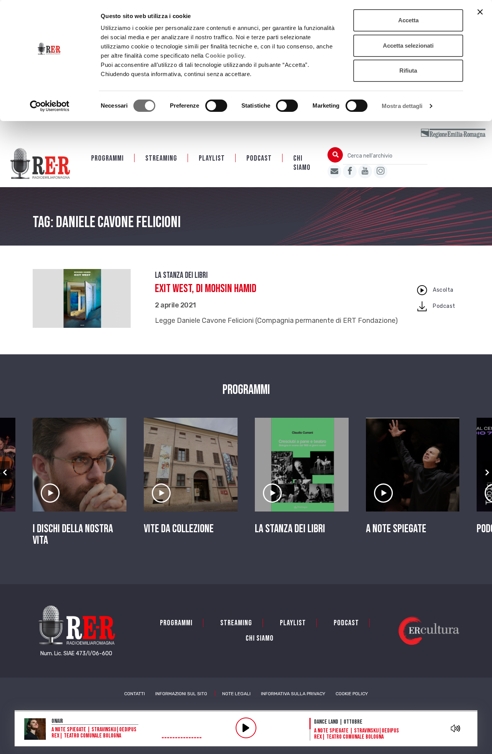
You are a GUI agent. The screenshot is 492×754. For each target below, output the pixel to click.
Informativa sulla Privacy (293, 693)
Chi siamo (302, 163)
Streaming (161, 158)
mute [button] (455, 728)
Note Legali (236, 693)
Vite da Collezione (179, 529)
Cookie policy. (225, 55)
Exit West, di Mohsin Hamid (205, 289)
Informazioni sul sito (181, 693)
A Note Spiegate (396, 529)
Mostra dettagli (402, 106)
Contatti (134, 693)
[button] (5, 472)
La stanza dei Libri (181, 275)
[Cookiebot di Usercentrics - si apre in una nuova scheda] (49, 106)
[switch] (216, 106)
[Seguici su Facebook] (350, 171)
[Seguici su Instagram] (380, 171)
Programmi (107, 158)
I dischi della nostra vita (73, 534)
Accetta (408, 20)
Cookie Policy (352, 693)
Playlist (212, 158)
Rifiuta (408, 70)
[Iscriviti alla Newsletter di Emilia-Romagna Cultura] (334, 171)
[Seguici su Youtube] (365, 171)
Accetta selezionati (408, 45)
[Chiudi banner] (480, 12)
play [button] (246, 727)
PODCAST (259, 158)
